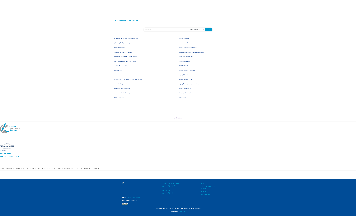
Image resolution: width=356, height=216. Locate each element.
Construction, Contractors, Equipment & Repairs (191, 52)
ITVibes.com (182, 212)
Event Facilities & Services (185, 56)
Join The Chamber (216, 112)
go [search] (209, 29)
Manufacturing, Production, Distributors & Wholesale (128, 79)
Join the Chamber (208, 186)
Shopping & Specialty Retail (185, 93)
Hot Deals (164, 112)
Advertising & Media (183, 38)
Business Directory (140, 112)
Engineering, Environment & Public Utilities (125, 56)
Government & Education (120, 65)
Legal (115, 75)
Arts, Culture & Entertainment (186, 43)
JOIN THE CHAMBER (45, 169)
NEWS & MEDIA (82, 169)
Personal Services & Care (185, 79)
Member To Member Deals (173, 112)
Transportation (182, 97)
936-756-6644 (134, 198)
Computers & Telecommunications (123, 52)
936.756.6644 (5, 153)
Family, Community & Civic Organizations (125, 61)
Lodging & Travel (183, 75)
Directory (204, 191)
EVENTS (19, 169)
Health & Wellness (183, 65)
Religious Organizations (184, 88)
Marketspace (183, 112)
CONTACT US (96, 169)
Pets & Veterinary (118, 84)
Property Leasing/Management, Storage (189, 84)
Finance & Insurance (184, 61)
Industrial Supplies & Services (186, 70)
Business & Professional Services (187, 47)
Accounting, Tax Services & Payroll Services (126, 38)
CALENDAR (30, 169)
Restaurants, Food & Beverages (122, 93)
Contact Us (196, 112)
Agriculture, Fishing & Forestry (122, 43)
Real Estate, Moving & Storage (122, 88)
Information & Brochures (205, 112)
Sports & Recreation (119, 97)
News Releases (149, 112)
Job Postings (190, 112)
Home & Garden (118, 70)
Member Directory (7, 156)
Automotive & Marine (119, 47)
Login (18, 156)
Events (203, 189)
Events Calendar (157, 112)
